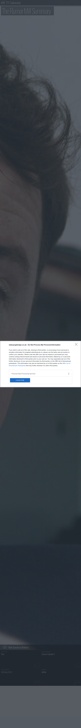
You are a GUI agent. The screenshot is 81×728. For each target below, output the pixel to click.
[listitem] (40, 374)
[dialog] (40, 364)
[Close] (77, 345)
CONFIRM (20, 380)
